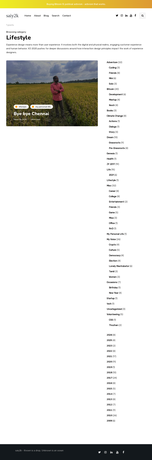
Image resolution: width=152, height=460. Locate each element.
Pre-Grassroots (117, 148)
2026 (109, 334)
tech (109, 303)
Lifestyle (111, 180)
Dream (110, 137)
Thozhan (113, 325)
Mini (111, 78)
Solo (111, 83)
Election (113, 260)
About (37, 15)
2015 (109, 388)
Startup (111, 298)
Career (112, 191)
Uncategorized (114, 309)
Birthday (113, 287)
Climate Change (115, 116)
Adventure (112, 62)
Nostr (112, 105)
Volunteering (113, 314)
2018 (109, 372)
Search (55, 15)
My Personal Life (115, 234)
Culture (112, 250)
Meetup (113, 99)
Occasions (112, 282)
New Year (113, 293)
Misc (109, 185)
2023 (109, 345)
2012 (109, 404)
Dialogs (113, 126)
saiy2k (12, 15)
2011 (109, 410)
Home (27, 15)
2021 (111, 175)
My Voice (111, 239)
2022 (109, 351)
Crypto (112, 244)
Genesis (111, 153)
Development (116, 94)
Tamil (111, 271)
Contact (66, 15)
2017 (109, 377)
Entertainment (116, 201)
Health (110, 158)
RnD (111, 228)
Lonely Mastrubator (119, 266)
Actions (113, 121)
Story (112, 132)
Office (112, 223)
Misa (111, 218)
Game (112, 212)
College (112, 196)
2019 (109, 367)
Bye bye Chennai (31, 114)
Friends (113, 73)
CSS (111, 320)
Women (113, 277)
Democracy (115, 255)
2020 (109, 361)
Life (109, 169)
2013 (109, 399)
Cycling (112, 67)
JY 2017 (111, 164)
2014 (109, 394)
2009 (109, 420)
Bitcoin (110, 89)
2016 (109, 383)
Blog (46, 15)
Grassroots (114, 142)
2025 (109, 340)
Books (110, 110)
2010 (109, 415)
